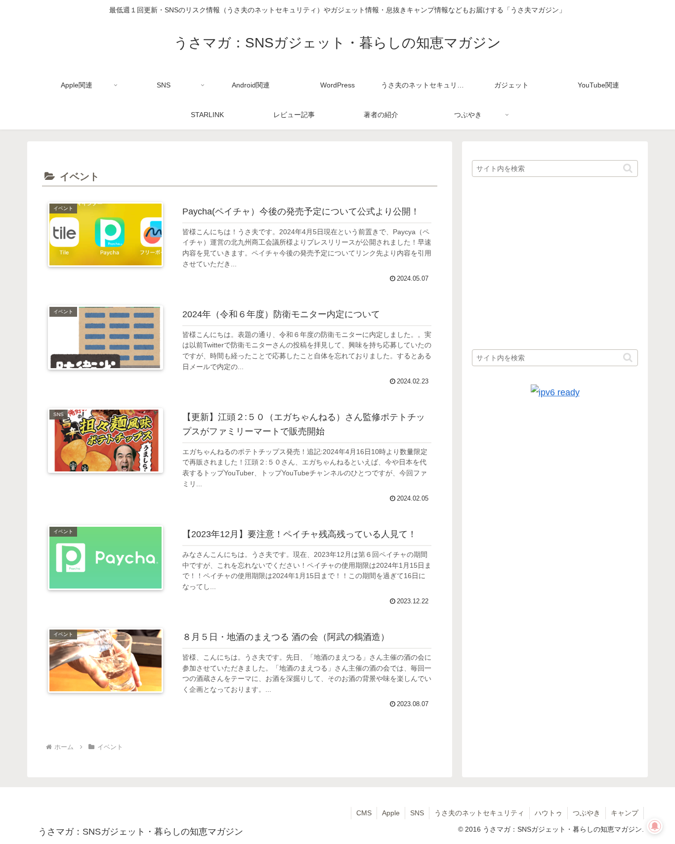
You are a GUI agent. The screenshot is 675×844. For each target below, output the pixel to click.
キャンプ (624, 813)
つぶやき (586, 813)
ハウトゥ (548, 813)
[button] (627, 168)
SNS (417, 813)
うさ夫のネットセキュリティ (479, 813)
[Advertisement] (555, 264)
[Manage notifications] (655, 826)
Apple (391, 813)
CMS (364, 813)
